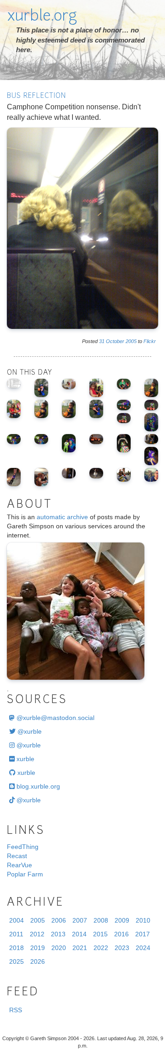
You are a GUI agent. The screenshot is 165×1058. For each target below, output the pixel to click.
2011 (16, 934)
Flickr (149, 341)
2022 (101, 947)
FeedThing (22, 846)
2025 (16, 961)
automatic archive (62, 517)
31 (101, 341)
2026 (37, 961)
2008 (101, 920)
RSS (15, 1010)
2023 (122, 947)
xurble (24, 759)
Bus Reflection (36, 96)
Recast (17, 855)
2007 (79, 920)
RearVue (19, 865)
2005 (131, 341)
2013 (58, 934)
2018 (16, 947)
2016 (121, 934)
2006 (58, 920)
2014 (79, 934)
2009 (122, 920)
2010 (143, 920)
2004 (16, 920)
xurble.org (42, 17)
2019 (37, 947)
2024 (143, 947)
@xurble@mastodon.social (54, 717)
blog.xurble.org (37, 786)
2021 (79, 947)
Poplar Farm (25, 874)
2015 (100, 934)
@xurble (29, 731)
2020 (58, 947)
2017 (142, 934)
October (115, 341)
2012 (37, 934)
